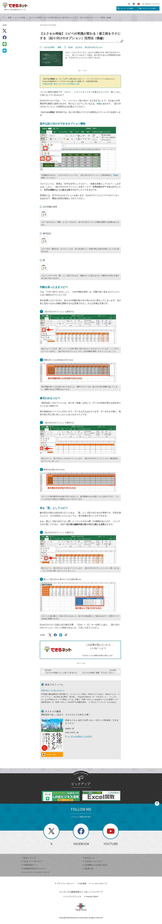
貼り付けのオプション (94, 47)
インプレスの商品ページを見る (79, 736)
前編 (99, 103)
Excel (70, 47)
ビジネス (78, 47)
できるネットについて (151, 4)
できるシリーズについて (33, 861)
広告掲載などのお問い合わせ (95, 865)
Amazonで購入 (51, 754)
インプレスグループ (99, 883)
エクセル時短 (20, 17)
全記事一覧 (88, 868)
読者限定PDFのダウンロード (34, 868)
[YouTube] (139, 4)
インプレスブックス (73, 896)
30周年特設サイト (30, 865)
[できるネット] (4, 17)
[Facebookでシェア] (5, 37)
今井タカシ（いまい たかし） (53, 690)
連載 (9, 17)
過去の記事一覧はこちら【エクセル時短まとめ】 (62, 84)
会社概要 (82, 883)
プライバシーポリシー (65, 883)
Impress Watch (92, 896)
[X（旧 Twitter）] (129, 4)
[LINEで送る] (5, 44)
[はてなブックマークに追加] (5, 50)
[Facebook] (134, 4)
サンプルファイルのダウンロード (36, 872)
